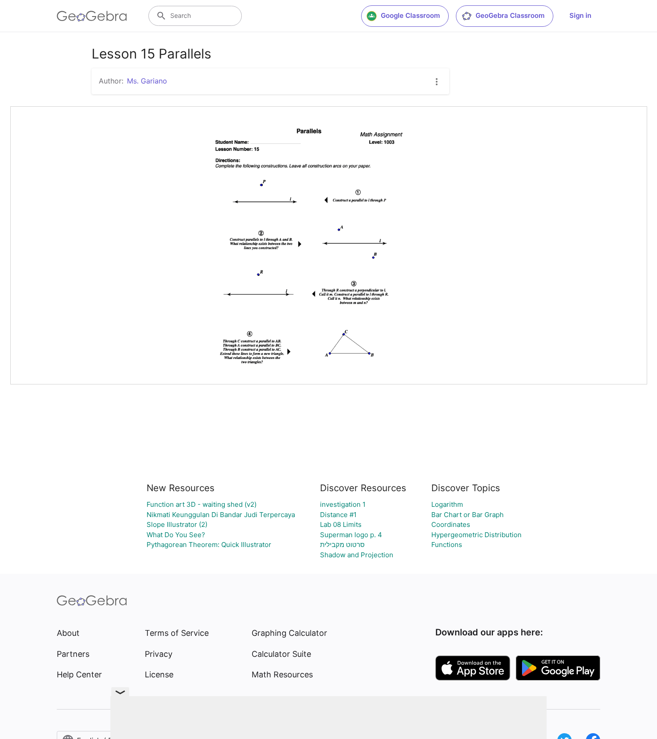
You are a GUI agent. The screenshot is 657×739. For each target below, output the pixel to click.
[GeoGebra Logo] (92, 16)
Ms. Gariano (147, 80)
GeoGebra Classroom (510, 15)
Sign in (580, 15)
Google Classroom (410, 15)
